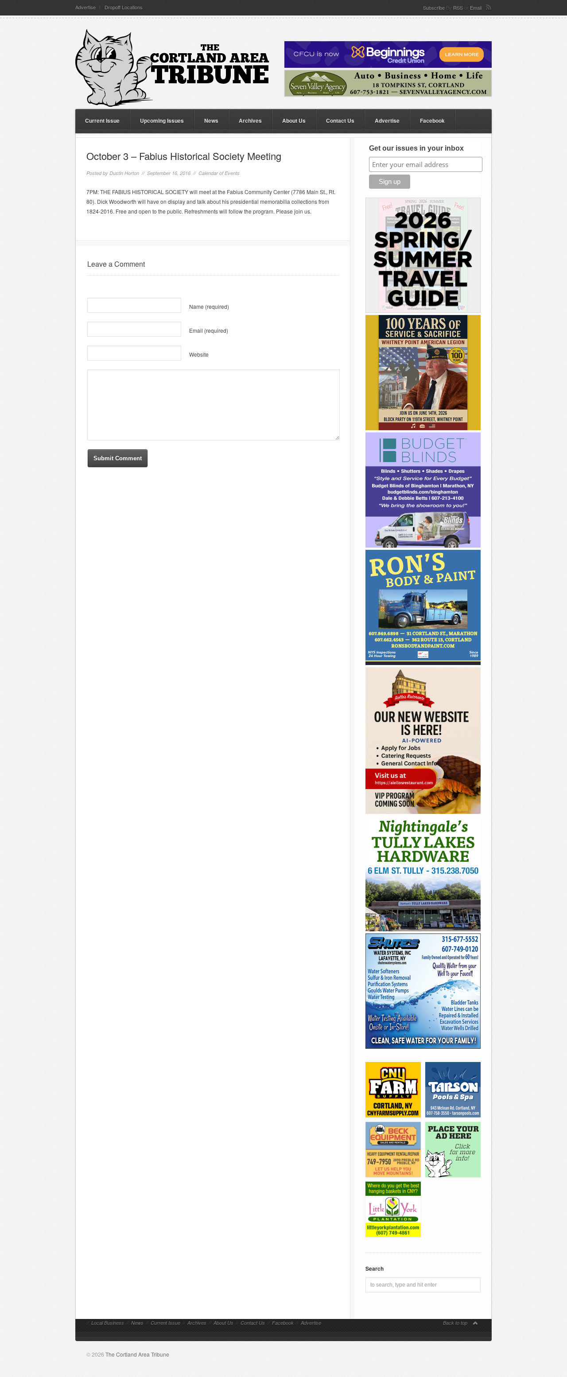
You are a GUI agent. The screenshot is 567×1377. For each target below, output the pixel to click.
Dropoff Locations (124, 7)
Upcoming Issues (162, 120)
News (211, 120)
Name (209, 306)
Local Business (107, 1322)
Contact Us (340, 120)
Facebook (432, 120)
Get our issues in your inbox (416, 148)
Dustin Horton (124, 173)
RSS (458, 7)
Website (199, 354)
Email (476, 7)
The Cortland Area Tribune (137, 1354)
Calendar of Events (219, 173)
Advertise (85, 7)
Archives (250, 120)
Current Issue (102, 120)
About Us (294, 120)
